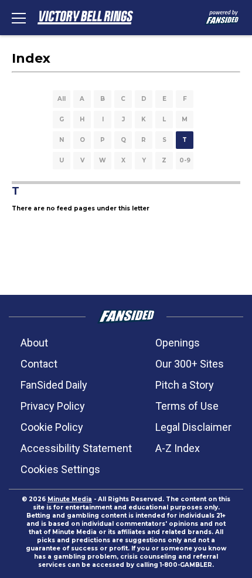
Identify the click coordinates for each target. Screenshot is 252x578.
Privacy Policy (53, 406)
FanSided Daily (54, 385)
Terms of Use (187, 406)
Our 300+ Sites (189, 364)
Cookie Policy (52, 427)
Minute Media (69, 499)
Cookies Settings (60, 469)
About (34, 342)
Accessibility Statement (76, 448)
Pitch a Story (184, 385)
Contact (39, 364)
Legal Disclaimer (193, 427)
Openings (177, 342)
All (61, 99)
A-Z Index (177, 448)
